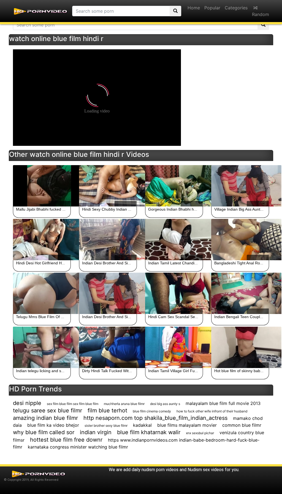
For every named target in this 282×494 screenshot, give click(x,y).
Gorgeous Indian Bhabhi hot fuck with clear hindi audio (195, 209)
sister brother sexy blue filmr (106, 425)
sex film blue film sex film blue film (72, 404)
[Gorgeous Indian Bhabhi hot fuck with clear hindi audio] (174, 185)
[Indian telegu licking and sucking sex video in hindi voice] (42, 347)
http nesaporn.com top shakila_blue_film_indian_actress (155, 418)
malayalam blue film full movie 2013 (223, 403)
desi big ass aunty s (165, 404)
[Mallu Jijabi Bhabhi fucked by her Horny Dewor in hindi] (42, 185)
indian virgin (96, 432)
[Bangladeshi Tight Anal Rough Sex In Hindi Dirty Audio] (240, 239)
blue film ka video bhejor (53, 425)
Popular (212, 7)
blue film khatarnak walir (148, 432)
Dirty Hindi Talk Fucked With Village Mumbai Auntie (126, 371)
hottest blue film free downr (66, 439)
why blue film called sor (43, 432)
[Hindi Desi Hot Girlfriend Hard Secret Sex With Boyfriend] (42, 239)
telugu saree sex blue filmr (47, 410)
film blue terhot (107, 410)
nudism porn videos (160, 469)
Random (260, 14)
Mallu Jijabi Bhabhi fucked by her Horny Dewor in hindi (63, 209)
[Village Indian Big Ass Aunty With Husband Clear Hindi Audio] (240, 185)
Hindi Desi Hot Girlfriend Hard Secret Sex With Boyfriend (65, 263)
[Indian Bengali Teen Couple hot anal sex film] (240, 293)
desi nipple (27, 403)
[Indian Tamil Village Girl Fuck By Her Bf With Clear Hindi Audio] (174, 347)
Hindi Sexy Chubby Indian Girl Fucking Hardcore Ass (127, 209)
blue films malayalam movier (187, 425)
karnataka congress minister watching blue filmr (78, 447)
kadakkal (142, 425)
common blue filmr (241, 425)
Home (194, 7)
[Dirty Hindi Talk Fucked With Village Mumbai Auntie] (108, 347)
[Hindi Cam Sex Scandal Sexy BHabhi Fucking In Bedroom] (174, 293)
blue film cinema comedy (152, 411)
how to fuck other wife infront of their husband (212, 411)
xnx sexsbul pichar (200, 433)
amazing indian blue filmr (45, 418)
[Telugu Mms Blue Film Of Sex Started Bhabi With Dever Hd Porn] (42, 293)
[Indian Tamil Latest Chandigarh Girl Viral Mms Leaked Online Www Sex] (174, 239)
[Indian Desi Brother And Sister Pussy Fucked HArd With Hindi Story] (108, 239)
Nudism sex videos (206, 469)
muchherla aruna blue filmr (124, 404)
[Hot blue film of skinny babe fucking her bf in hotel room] (240, 347)
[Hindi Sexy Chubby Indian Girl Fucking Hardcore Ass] (108, 185)
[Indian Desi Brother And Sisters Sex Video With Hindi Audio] (108, 293)
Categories (236, 7)
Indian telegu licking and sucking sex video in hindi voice (65, 371)
